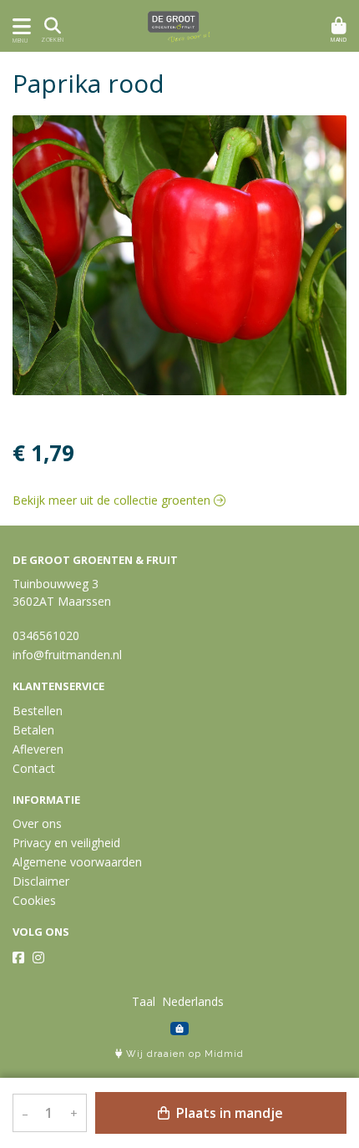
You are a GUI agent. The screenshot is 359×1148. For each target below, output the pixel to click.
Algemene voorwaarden (77, 862)
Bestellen (38, 711)
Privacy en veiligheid (66, 843)
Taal (143, 1001)
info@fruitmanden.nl (67, 655)
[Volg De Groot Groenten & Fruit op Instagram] (38, 957)
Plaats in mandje (228, 1113)
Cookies (34, 900)
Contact (34, 768)
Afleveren (38, 749)
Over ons (37, 823)
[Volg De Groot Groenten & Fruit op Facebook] (18, 957)
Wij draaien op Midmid (183, 1054)
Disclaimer (41, 881)
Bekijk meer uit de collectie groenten (113, 500)
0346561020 (46, 635)
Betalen (33, 730)
